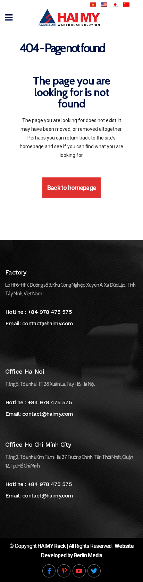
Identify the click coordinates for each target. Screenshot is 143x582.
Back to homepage (71, 187)
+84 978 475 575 (50, 312)
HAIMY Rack (51, 546)
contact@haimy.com (47, 323)
